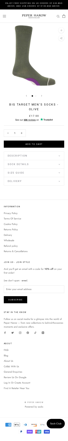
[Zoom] (61, 30)
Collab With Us (11, 366)
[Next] (41, 96)
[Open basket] (63, 16)
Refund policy (11, 246)
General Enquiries (13, 372)
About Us (8, 361)
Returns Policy (11, 229)
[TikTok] (35, 333)
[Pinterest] (28, 333)
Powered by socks (34, 406)
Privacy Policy (11, 213)
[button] (34, 156)
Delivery (8, 235)
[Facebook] (5, 333)
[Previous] (26, 96)
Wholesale (9, 240)
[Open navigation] (4, 16)
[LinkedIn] (43, 333)
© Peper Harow (34, 402)
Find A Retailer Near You (16, 388)
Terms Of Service (12, 218)
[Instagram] (20, 333)
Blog (6, 355)
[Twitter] (12, 333)
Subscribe (15, 300)
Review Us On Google (15, 377)
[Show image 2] (35, 96)
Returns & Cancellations (16, 251)
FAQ (6, 350)
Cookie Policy (11, 224)
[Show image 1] (32, 96)
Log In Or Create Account (17, 382)
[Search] (58, 16)
